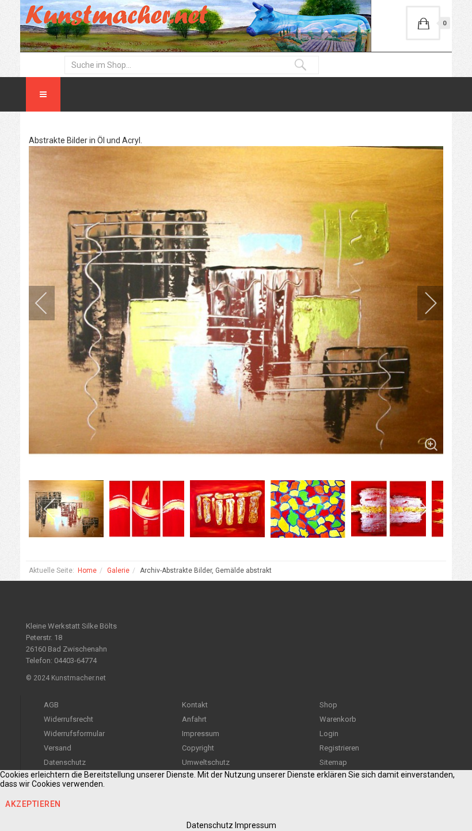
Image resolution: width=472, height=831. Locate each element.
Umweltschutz (206, 762)
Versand (57, 748)
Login (328, 733)
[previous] (49, 303)
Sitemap (333, 762)
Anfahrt (194, 719)
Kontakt (195, 704)
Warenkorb (337, 719)
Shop (328, 704)
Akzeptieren (33, 804)
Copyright (198, 748)
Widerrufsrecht (68, 719)
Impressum (200, 733)
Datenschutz (65, 762)
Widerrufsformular (74, 733)
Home (87, 570)
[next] (423, 303)
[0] (423, 23)
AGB (51, 704)
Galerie (118, 570)
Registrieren (339, 748)
